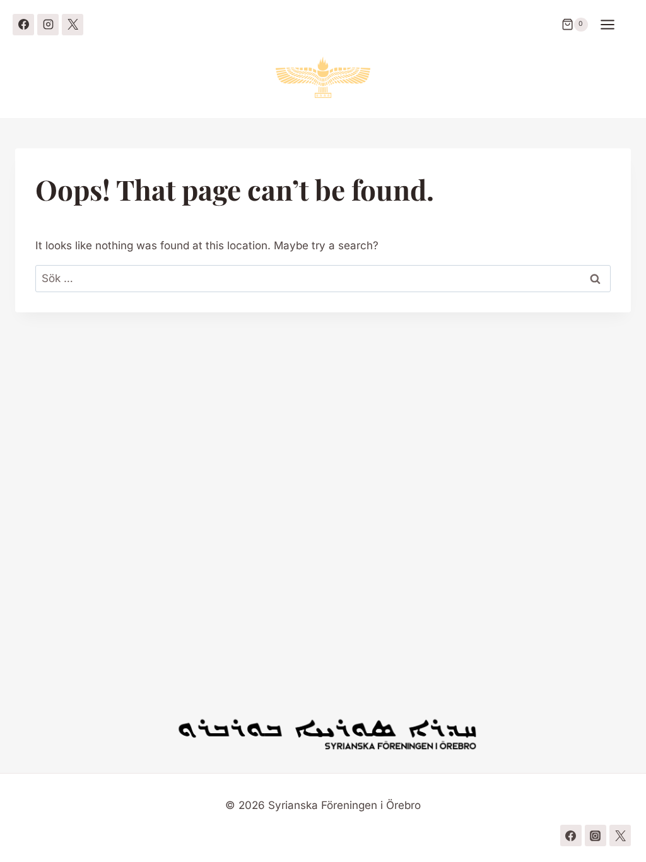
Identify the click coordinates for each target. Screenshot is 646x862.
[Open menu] (613, 24)
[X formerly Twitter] (72, 24)
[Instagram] (48, 24)
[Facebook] (23, 24)
